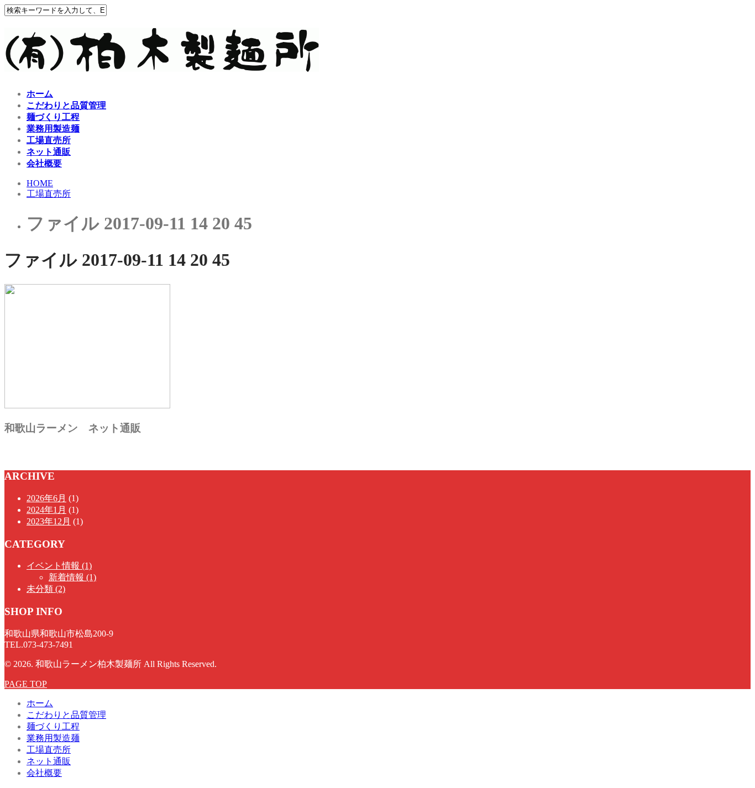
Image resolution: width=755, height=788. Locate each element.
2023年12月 (49, 521)
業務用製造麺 (53, 128)
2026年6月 (46, 498)
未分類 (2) (46, 588)
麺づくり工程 (53, 117)
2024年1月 (46, 509)
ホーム (40, 93)
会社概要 (44, 163)
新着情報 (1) (72, 577)
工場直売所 (49, 140)
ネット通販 (49, 151)
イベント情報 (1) (59, 565)
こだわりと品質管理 (66, 105)
